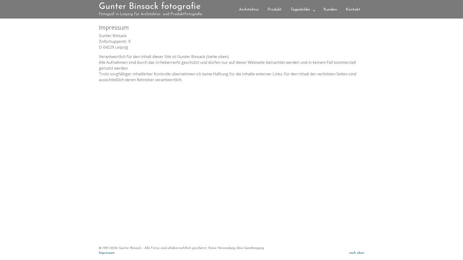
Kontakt (353, 10)
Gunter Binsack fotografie (150, 6)
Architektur (249, 10)
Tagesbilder (300, 10)
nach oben (356, 252)
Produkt (275, 10)
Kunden (330, 10)
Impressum (107, 252)
